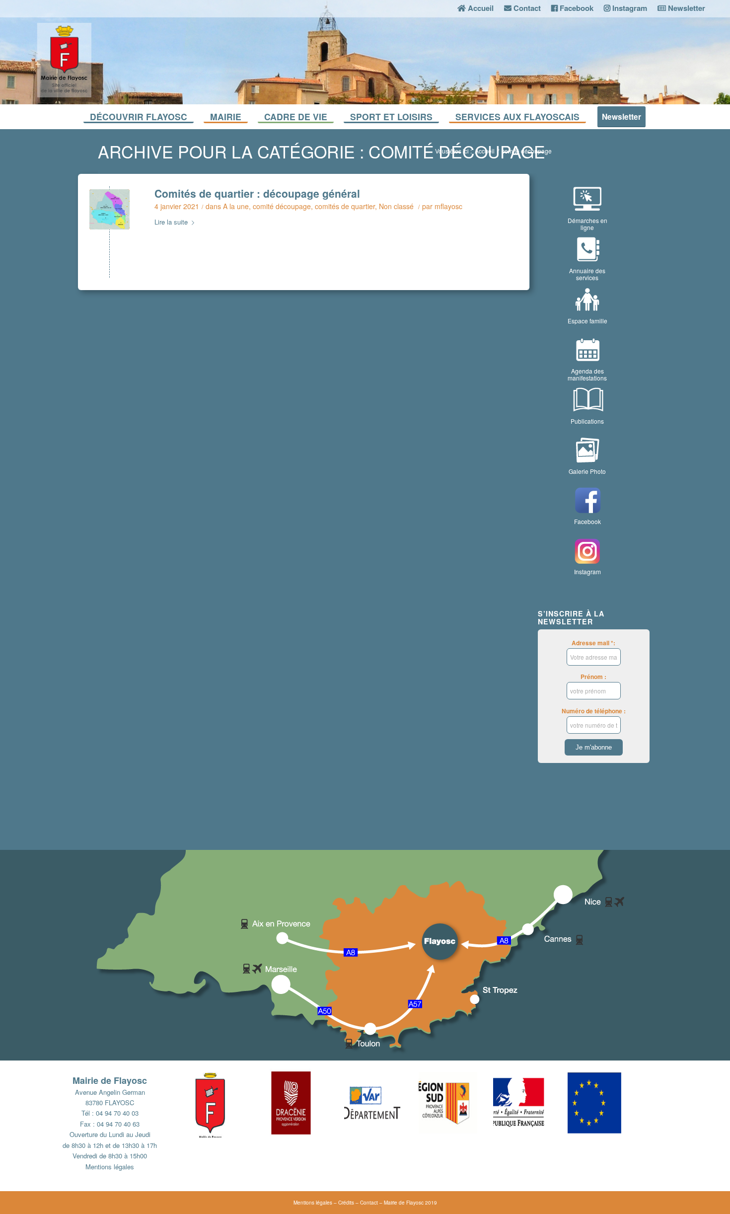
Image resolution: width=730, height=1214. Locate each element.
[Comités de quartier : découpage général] (109, 209)
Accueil (485, 150)
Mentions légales (109, 1166)
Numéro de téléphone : (594, 711)
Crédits (346, 1202)
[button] (232, 1102)
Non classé (396, 206)
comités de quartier (345, 206)
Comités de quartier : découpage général (257, 193)
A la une (236, 206)
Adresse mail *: (593, 643)
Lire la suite (171, 222)
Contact (369, 1202)
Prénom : (593, 677)
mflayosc (448, 206)
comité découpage (282, 206)
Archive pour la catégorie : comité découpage (321, 151)
